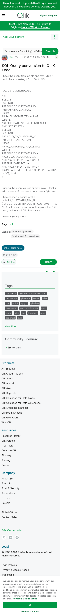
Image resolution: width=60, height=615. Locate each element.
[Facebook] (17, 537)
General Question (22, 231)
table (45, 298)
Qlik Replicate (9, 393)
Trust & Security (10, 488)
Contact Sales (9, 517)
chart (43, 308)
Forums (16, 347)
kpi (23, 313)
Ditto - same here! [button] (13, 248)
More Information (30, 611)
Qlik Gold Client (10, 417)
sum (20, 318)
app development (29, 308)
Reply (48, 261)
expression (11, 308)
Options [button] (54, 37)
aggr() (24, 303)
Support (6, 465)
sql (11, 224)
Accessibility (8, 493)
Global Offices (10, 512)
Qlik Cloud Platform (12, 373)
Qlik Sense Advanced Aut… (33, 293)
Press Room (8, 483)
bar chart (10, 318)
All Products (8, 368)
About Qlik (7, 478)
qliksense (25, 298)
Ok (30, 605)
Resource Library (11, 435)
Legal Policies (9, 565)
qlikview (34, 303)
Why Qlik (6, 422)
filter (16, 313)
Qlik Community (12, 530)
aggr (42, 313)
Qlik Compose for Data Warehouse (21, 402)
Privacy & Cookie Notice (15, 569)
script (15, 303)
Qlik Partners (9, 440)
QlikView (6, 388)
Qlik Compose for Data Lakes (18, 398)
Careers (6, 502)
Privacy (6, 498)
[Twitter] (4, 537)
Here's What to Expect (35, 27)
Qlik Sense (7, 378)
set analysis (11, 298)
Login (42, 3)
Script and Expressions (25, 236)
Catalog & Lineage (12, 412)
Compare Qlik (9, 450)
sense (36, 298)
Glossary (6, 455)
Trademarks (8, 574)
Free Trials (7, 445)
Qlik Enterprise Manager (15, 407)
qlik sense (11, 293)
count (8, 313)
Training (6, 460)
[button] (56, 57)
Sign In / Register (49, 15)
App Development (13, 36)
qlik (7, 303)
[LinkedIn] (10, 537)
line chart (32, 313)
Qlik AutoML (8, 383)
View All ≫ (10, 326)
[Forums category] (6, 348)
